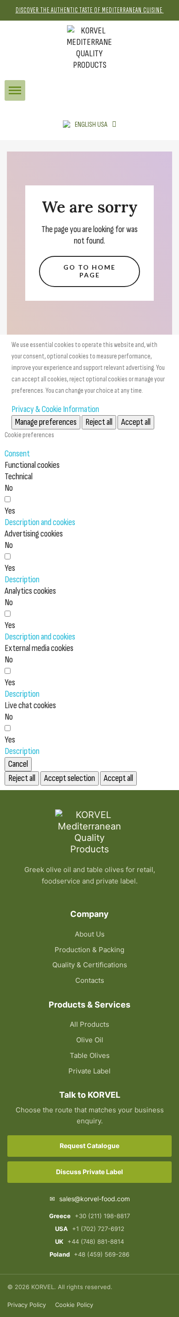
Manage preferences (46, 422)
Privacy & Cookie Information (55, 409)
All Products (89, 1024)
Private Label (89, 1071)
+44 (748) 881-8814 (89, 1241)
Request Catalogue (89, 1145)
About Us (90, 934)
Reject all (98, 422)
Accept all (136, 422)
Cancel (18, 764)
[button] (15, 90)
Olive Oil (89, 1039)
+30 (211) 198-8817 (89, 1215)
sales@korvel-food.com (90, 1199)
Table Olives (90, 1055)
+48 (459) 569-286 (89, 1254)
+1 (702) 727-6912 (89, 1228)
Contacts (89, 980)
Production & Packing (89, 949)
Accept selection (69, 778)
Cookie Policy (74, 1304)
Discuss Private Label (89, 1172)
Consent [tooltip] (17, 453)
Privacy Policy (26, 1304)
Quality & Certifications (89, 964)
